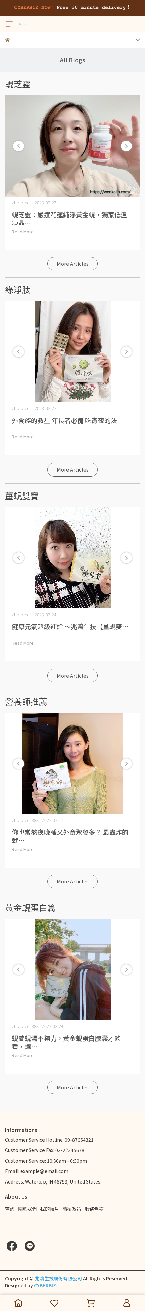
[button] (126, 146)
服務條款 (94, 1208)
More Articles (73, 263)
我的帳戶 (49, 1208)
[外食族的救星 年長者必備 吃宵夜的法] (72, 351)
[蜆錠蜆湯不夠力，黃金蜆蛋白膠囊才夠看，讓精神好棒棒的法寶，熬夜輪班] (72, 969)
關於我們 (27, 1208)
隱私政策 (71, 1208)
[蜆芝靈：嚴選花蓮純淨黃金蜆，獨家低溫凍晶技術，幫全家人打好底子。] (72, 146)
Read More (23, 231)
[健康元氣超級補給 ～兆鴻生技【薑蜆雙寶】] (72, 557)
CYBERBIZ (45, 1285)
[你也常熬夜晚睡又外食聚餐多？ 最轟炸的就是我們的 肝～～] (72, 763)
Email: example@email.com (36, 1171)
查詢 (9, 1208)
